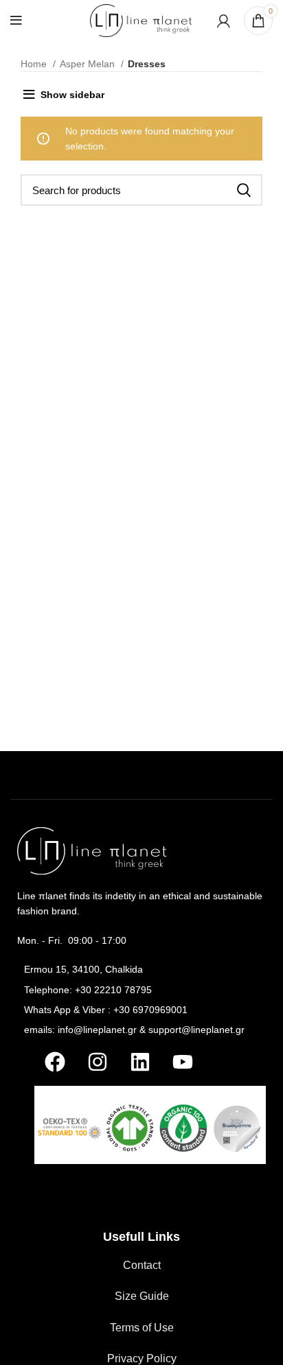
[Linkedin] (140, 1062)
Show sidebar (72, 94)
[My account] (223, 20)
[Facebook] (55, 1062)
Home (35, 63)
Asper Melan (88, 63)
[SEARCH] (244, 190)
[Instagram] (97, 1062)
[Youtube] (182, 1062)
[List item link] (141, 969)
